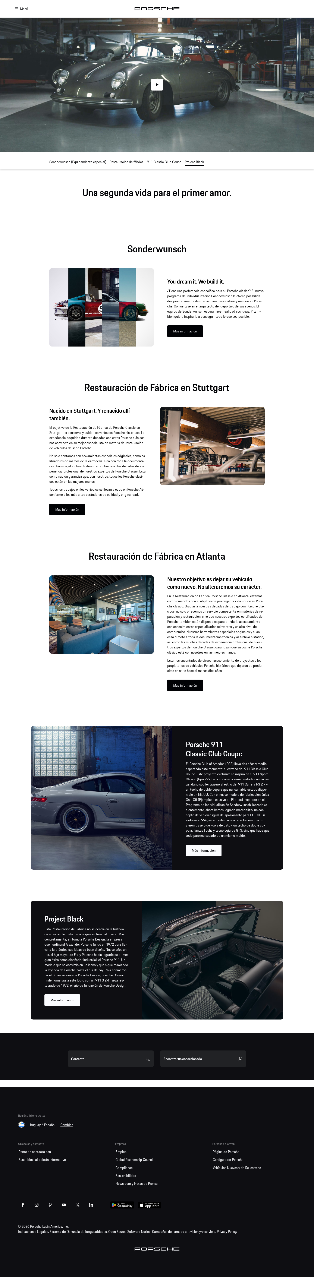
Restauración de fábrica (127, 161)
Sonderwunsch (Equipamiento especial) (77, 161)
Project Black (194, 161)
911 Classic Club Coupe (164, 161)
